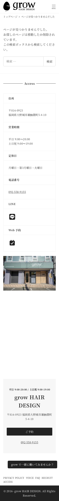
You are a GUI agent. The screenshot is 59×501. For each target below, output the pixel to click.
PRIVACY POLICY (13, 477)
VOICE (30, 477)
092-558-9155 (17, 192)
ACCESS (8, 481)
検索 (49, 61)
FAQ (37, 477)
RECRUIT (47, 477)
